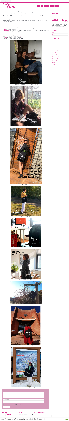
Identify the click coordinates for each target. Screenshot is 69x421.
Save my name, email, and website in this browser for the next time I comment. (16, 404)
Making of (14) (54, 52)
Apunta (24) (54, 40)
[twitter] (8, 1)
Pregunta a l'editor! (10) (55, 56)
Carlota (6, 37)
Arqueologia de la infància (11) (56, 42)
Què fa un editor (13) (55, 58)
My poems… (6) (54, 54)
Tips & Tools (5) (54, 62)
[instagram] (6, 1)
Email (33, 414)
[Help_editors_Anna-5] (6, 411)
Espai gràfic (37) (54, 46)
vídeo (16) (53, 64)
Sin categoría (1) (54, 60)
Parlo (53, 34)
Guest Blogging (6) (55, 48)
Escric (53, 32)
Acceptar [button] (66, 419)
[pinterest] (10, 1)
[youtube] (4, 1)
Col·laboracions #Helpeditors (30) (57, 44)
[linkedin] (2, 1)
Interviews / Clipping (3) (55, 50)
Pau (5, 38)
